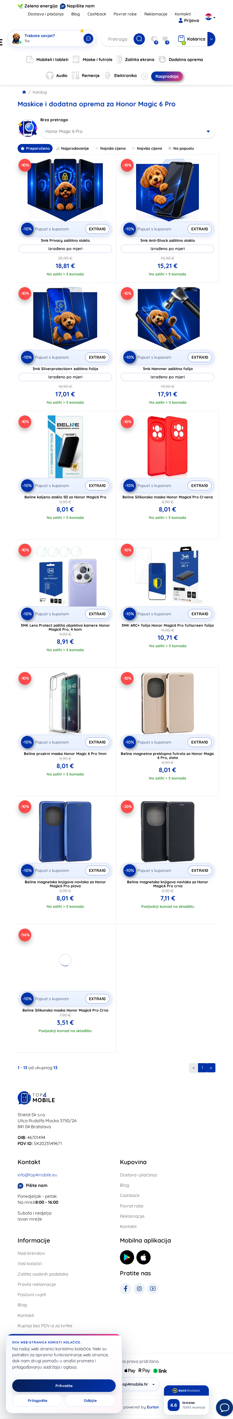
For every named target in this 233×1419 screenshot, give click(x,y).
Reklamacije (155, 14)
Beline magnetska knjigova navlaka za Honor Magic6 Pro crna (167, 884)
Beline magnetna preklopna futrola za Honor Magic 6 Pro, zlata (167, 755)
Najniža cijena (113, 148)
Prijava (191, 20)
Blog (75, 14)
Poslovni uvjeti (32, 1294)
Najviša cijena (149, 148)
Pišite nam (36, 1185)
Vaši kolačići (30, 1263)
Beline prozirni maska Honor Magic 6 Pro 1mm (65, 753)
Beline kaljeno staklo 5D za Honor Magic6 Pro (65, 497)
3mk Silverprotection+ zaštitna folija (65, 368)
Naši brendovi (31, 1253)
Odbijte (90, 1400)
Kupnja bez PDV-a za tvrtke (45, 1325)
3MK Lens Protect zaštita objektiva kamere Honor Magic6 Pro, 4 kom (65, 627)
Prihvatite (64, 1385)
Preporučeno (38, 148)
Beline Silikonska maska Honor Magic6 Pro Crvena (167, 497)
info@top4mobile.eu (37, 1175)
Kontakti (183, 14)
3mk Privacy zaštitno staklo (65, 240)
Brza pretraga (54, 119)
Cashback (97, 14)
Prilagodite (37, 1400)
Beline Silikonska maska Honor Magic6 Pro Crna (65, 1010)
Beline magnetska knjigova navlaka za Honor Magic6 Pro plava (65, 884)
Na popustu (183, 148)
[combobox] (127, 131)
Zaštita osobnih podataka (43, 1274)
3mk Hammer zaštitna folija (168, 368)
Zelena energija (41, 6)
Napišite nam (81, 6)
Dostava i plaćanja (46, 14)
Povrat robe (125, 14)
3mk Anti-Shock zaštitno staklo (167, 240)
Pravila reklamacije (37, 1284)
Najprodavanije (75, 148)
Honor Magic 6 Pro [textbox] (63, 131)
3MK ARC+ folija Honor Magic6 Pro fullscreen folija (168, 625)
